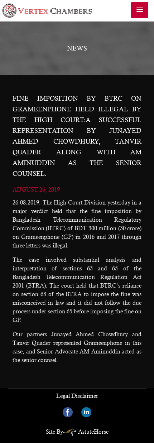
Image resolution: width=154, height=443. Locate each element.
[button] (139, 10)
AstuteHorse (93, 431)
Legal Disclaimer (77, 396)
